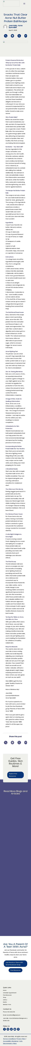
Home (4, 990)
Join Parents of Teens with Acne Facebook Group (14, 964)
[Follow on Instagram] (8, 1029)
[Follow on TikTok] (11, 1029)
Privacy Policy (21, 1039)
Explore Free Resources (13, 775)
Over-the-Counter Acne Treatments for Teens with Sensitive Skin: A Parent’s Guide (15, 857)
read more (8, 833)
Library (5, 999)
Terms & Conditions (9, 1039)
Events (5, 1002)
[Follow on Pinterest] (18, 1029)
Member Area (7, 1004)
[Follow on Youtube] (14, 1029)
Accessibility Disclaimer (11, 1041)
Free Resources (15, 970)
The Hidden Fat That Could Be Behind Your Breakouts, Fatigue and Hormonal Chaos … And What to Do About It (14, 817)
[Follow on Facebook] (4, 1029)
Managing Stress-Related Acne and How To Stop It (15, 895)
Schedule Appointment (9, 992)
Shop (4, 997)
